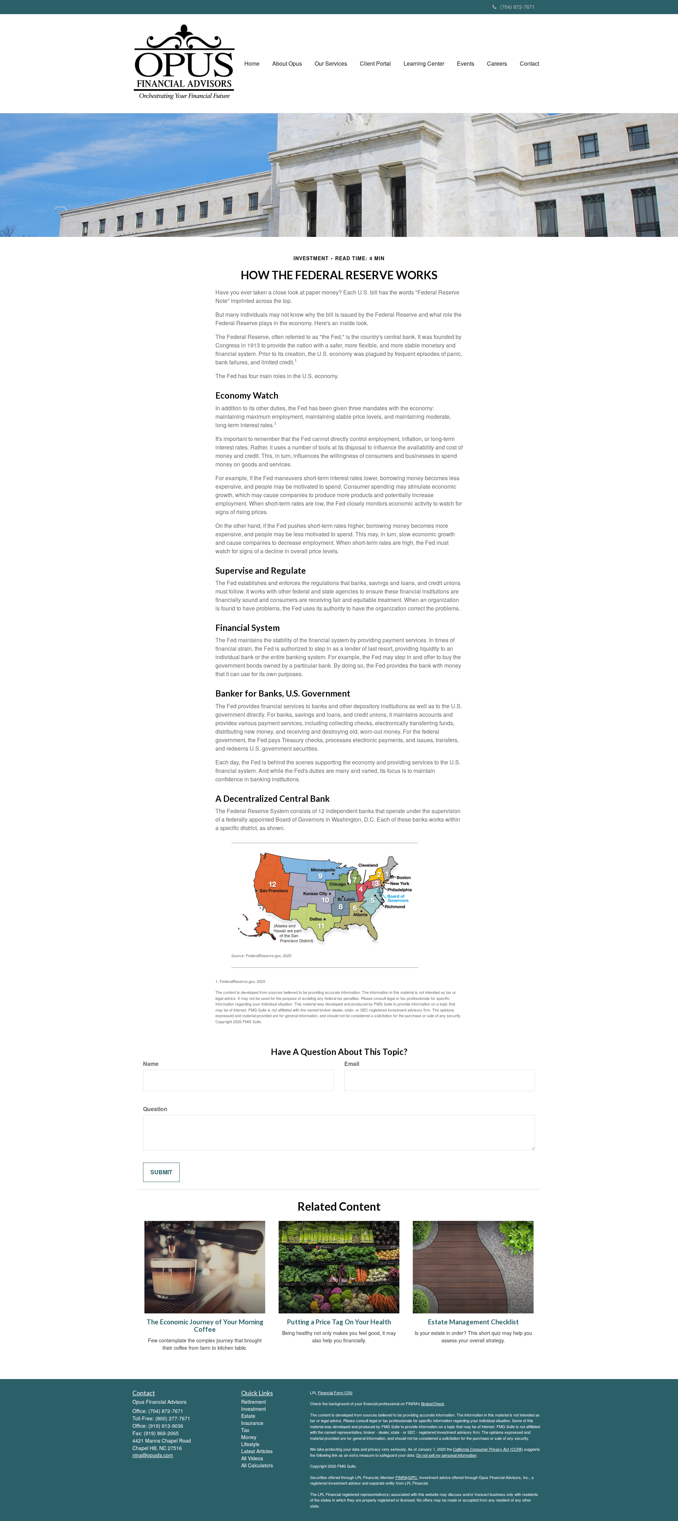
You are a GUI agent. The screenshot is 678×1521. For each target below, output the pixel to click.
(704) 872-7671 (517, 6)
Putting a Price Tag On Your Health (339, 1322)
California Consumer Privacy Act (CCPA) (488, 1449)
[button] (287, 63)
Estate (248, 1415)
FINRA (401, 1477)
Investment (253, 1408)
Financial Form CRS (335, 1392)
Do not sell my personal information (446, 1455)
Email (351, 1064)
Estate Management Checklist (473, 1322)
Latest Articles (257, 1451)
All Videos (252, 1458)
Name (151, 1064)
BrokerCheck (432, 1403)
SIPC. (413, 1477)
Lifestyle (250, 1444)
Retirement (253, 1401)
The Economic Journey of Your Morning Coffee (205, 1325)
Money (248, 1437)
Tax (245, 1429)
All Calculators (257, 1465)
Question (155, 1109)
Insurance (252, 1422)
